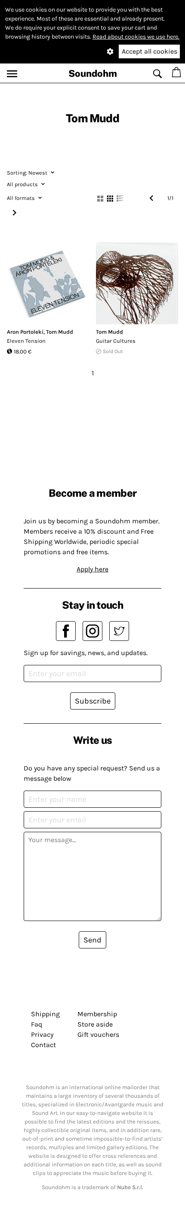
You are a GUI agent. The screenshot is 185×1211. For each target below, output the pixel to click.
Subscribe (93, 701)
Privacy (42, 1034)
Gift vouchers (98, 1034)
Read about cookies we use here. (135, 36)
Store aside (95, 1024)
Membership (97, 1014)
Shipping (45, 1014)
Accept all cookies (149, 51)
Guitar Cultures (116, 341)
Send (92, 940)
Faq (36, 1024)
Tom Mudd (59, 332)
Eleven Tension (26, 341)
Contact (43, 1045)
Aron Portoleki (25, 332)
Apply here (92, 569)
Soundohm (92, 73)
